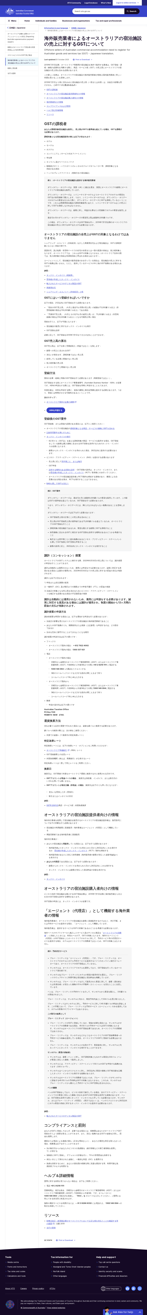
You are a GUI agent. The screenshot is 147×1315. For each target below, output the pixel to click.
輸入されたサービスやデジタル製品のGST (64, 283)
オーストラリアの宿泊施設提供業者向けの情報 (66, 94)
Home (27, 21)
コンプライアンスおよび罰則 (58, 106)
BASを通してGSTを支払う (58, 483)
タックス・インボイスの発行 (58, 437)
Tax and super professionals (109, 21)
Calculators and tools (16, 1276)
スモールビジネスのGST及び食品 (20, 55)
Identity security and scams (110, 1271)
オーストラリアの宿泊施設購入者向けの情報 (65, 98)
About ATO (10, 1288)
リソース (50, 114)
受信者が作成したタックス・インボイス (67, 472)
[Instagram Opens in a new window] (139, 1288)
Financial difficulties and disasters (113, 1276)
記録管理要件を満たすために (58, 432)
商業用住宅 (51, 287)
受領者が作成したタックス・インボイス (63, 279)
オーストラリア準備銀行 (58, 750)
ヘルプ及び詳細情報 (55, 110)
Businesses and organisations (76, 21)
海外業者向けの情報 (55, 102)
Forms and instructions (17, 1267)
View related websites (56, 1308)
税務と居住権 (12, 68)
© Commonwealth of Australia (33, 1308)
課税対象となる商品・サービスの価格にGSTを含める (92, 428)
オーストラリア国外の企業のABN (61, 402)
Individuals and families (46, 21)
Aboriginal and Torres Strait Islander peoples (72, 1267)
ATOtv (52, 1288)
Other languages (60, 1276)
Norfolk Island (59, 1271)
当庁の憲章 (12, 73)
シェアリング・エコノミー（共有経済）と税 (65, 292)
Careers (23, 1288)
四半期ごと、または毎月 (72, 461)
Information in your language (56, 28)
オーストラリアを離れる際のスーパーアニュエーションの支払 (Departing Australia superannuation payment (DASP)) (21, 38)
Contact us (103, 1267)
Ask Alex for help (123, 1312)
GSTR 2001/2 (52, 805)
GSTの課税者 (52, 89)
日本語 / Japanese (78, 28)
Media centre (13, 1262)
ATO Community (74, 3)
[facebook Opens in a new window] (127, 1288)
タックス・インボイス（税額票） (60, 275)
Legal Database (91, 3)
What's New (106, 3)
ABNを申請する (55, 410)
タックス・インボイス (56, 879)
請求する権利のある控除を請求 (62, 470)
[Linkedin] (133, 1288)
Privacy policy (38, 1288)
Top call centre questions (109, 1262)
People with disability (62, 1262)
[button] (82, 60)
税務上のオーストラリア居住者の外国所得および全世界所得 (21, 48)
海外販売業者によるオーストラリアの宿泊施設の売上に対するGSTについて (21, 61)
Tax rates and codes (16, 1271)
